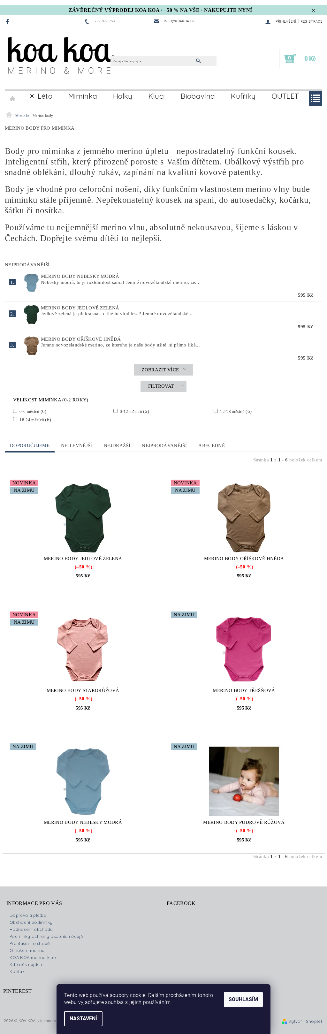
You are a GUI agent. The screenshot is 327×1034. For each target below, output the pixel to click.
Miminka (82, 96)
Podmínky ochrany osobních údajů (46, 936)
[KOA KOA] (61, 61)
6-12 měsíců (134, 411)
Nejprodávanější (164, 445)
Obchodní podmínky (31, 922)
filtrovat (161, 386)
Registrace (311, 21)
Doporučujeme (29, 445)
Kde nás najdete (27, 964)
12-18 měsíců (235, 411)
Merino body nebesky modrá (80, 276)
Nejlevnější (76, 445)
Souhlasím (243, 999)
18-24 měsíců (35, 419)
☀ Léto (40, 96)
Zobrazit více (160, 369)
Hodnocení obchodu (31, 929)
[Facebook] (8, 21)
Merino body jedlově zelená (80, 307)
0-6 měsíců (33, 411)
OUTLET (285, 96)
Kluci (156, 96)
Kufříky (243, 96)
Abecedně (211, 445)
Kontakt (18, 971)
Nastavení (83, 1018)
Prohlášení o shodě (30, 943)
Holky (123, 96)
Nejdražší (117, 445)
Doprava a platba (28, 915)
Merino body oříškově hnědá (81, 339)
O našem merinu (27, 950)
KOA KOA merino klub (33, 957)
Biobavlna (198, 96)
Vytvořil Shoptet (305, 1021)
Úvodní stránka (13, 96)
